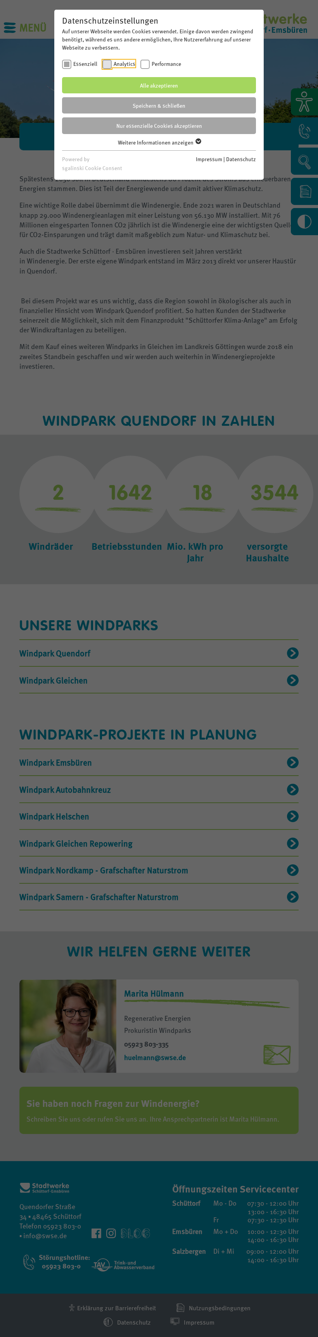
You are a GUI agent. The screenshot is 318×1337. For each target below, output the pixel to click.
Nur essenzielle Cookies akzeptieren (159, 125)
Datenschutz (241, 159)
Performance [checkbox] (166, 63)
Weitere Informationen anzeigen (156, 142)
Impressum (209, 159)
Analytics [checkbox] (124, 63)
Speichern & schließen (159, 105)
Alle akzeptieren (159, 85)
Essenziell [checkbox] (85, 63)
